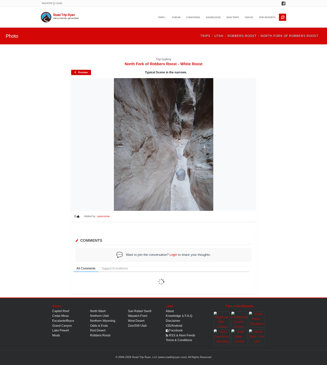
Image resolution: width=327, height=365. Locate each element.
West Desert (136, 320)
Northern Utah (99, 315)
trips (205, 36)
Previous (83, 72)
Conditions (193, 17)
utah (218, 36)
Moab (56, 335)
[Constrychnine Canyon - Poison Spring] (239, 320)
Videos (249, 17)
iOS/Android (174, 325)
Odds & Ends (99, 325)
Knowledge (213, 17)
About (170, 311)
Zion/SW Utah (137, 325)
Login (58, 3)
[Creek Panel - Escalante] (257, 320)
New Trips (233, 17)
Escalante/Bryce (63, 320)
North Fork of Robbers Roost (289, 36)
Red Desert (97, 330)
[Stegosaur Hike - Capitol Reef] (222, 320)
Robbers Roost (100, 335)
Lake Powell (60, 330)
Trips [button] (161, 17)
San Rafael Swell (139, 311)
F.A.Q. (189, 315)
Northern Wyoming (102, 320)
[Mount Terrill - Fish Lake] (257, 337)
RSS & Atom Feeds (181, 335)
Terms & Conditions (179, 340)
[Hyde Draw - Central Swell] (239, 337)
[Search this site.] (282, 17)
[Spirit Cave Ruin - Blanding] (222, 337)
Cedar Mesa (60, 315)
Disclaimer (173, 320)
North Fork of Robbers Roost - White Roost (163, 64)
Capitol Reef (60, 311)
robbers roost (242, 36)
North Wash (98, 311)
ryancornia (103, 216)
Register (47, 3)
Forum (176, 17)
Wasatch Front (137, 315)
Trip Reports (267, 17)
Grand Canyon (62, 325)
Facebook (175, 330)
